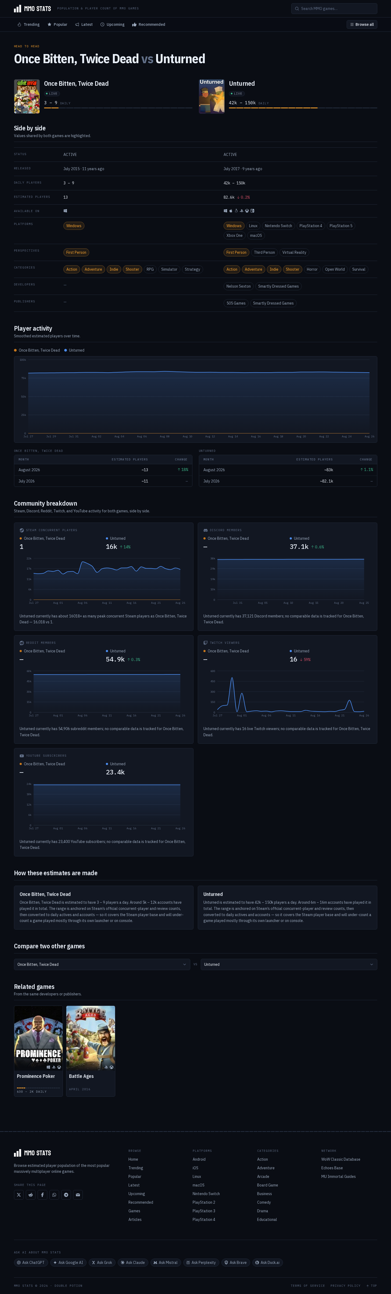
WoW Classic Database (340, 1159)
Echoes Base (332, 1168)
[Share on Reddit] (30, 1195)
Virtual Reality (294, 252)
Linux (253, 225)
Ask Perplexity (204, 1262)
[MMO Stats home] (32, 8)
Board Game (267, 1185)
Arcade (263, 1176)
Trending (32, 24)
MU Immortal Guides (338, 1176)
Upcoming (116, 24)
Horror (312, 269)
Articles (135, 1219)
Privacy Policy (346, 1286)
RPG (150, 269)
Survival (358, 269)
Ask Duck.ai (270, 1262)
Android (199, 1159)
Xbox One (235, 235)
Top (374, 1286)
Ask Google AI (71, 1262)
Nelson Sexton (239, 286)
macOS (256, 235)
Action (71, 269)
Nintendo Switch (278, 225)
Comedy (264, 1202)
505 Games (236, 303)
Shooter (132, 269)
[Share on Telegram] (66, 1195)
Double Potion (68, 1286)
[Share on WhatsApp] (54, 1195)
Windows (73, 225)
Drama (262, 1211)
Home (133, 1159)
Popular (60, 24)
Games (134, 1211)
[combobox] (102, 964)
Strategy (192, 269)
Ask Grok (104, 1262)
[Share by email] (78, 1195)
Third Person (264, 252)
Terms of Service (308, 1286)
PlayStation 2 (204, 1202)
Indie (114, 269)
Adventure (93, 269)
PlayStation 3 (204, 1211)
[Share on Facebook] (42, 1195)
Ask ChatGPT (33, 1262)
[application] (195, 399)
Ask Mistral (168, 1262)
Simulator (169, 269)
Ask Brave (238, 1262)
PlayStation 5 (341, 225)
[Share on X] (19, 1195)
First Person (76, 252)
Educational (267, 1219)
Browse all (365, 24)
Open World (335, 269)
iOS (195, 1168)
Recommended (152, 24)
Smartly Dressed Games (278, 286)
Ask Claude (135, 1262)
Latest (87, 24)
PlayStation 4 (311, 225)
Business (264, 1193)
